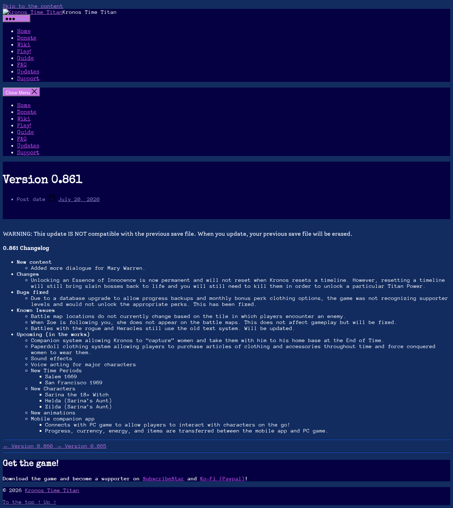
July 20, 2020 (79, 199)
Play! (24, 52)
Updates (28, 72)
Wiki (23, 45)
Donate (26, 38)
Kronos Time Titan (52, 490)
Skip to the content (33, 6)
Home (24, 32)
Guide (25, 59)
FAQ (22, 65)
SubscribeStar (163, 478)
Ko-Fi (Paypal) (222, 478)
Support (28, 79)
